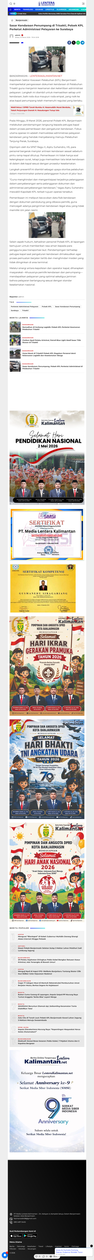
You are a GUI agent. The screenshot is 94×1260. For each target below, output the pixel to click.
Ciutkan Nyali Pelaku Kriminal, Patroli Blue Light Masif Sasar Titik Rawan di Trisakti (51, 341)
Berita (17, 9)
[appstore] (16, 1237)
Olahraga (61, 9)
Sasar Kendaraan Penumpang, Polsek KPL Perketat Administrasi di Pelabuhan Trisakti (52, 367)
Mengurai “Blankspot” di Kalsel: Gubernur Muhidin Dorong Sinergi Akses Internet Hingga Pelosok (48, 937)
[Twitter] (74, 43)
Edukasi (39, 9)
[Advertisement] (47, 393)
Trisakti (25, 310)
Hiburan (13, 1249)
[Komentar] (43, 1256)
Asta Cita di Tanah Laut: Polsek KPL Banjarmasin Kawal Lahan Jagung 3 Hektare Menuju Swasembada (49, 1019)
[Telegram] (82, 43)
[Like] (36, 1256)
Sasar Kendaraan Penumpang (67, 306)
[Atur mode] (14, 4)
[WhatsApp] (78, 43)
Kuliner (85, 9)
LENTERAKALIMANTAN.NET (46, 76)
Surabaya (15, 310)
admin (17, 35)
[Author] (11, 36)
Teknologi (28, 9)
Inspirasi (58, 1246)
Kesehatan (31, 1246)
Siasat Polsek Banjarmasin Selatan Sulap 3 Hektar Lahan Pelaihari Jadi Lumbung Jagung (50, 949)
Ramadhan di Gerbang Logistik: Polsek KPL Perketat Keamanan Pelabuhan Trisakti (51, 328)
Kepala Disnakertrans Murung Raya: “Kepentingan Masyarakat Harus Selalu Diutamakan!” (49, 1030)
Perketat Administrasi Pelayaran (24, 306)
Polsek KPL (47, 306)
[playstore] (30, 1237)
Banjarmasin (21, 20)
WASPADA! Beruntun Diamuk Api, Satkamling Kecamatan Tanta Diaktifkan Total (47, 1007)
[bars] (82, 4)
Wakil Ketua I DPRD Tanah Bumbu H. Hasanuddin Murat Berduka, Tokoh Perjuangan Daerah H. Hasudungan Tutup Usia (41, 108)
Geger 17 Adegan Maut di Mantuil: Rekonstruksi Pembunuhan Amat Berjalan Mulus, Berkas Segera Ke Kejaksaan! (48, 984)
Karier (66, 1246)
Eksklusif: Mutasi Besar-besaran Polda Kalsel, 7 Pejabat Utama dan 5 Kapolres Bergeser (48, 1042)
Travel (40, 1246)
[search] (11, 3)
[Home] (10, 9)
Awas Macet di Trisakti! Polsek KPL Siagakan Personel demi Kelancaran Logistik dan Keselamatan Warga (49, 354)
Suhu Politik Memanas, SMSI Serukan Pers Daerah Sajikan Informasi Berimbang (45, 14)
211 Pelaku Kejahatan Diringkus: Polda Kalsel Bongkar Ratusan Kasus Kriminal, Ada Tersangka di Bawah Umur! (49, 961)
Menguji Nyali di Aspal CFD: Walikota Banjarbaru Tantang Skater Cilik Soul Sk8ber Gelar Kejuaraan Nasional (49, 972)
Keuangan (74, 9)
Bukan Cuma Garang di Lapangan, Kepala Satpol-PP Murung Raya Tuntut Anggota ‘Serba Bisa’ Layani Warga (48, 995)
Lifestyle (49, 9)
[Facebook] (69, 43)
